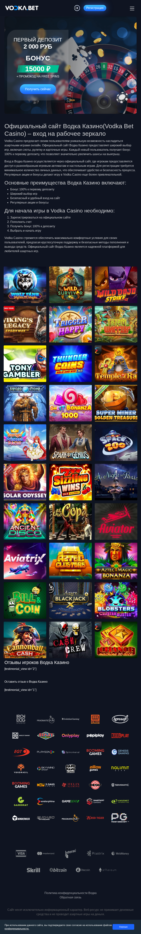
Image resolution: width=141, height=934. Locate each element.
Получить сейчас (38, 89)
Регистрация (95, 7)
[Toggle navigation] (132, 8)
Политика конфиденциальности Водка (70, 893)
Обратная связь (70, 897)
